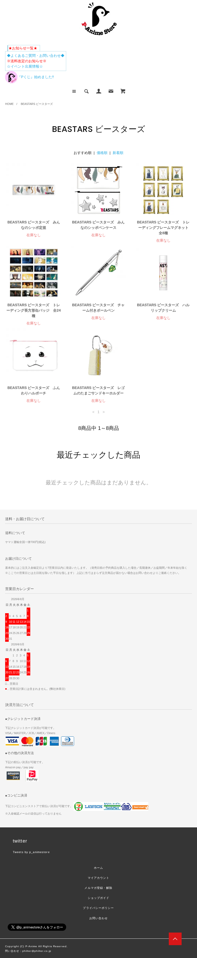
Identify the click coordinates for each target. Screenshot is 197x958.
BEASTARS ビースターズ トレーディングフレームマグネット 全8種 (164, 227)
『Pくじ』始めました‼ (35, 77)
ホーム (98, 867)
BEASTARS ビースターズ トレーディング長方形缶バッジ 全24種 (33, 310)
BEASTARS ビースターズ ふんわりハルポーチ (33, 390)
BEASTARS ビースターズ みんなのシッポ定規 (33, 225)
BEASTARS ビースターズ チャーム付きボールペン (98, 307)
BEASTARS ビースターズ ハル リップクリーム (164, 307)
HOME (9, 103)
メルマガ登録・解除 (98, 887)
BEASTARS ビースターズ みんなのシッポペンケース (98, 225)
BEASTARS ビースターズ (37, 103)
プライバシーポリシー (98, 907)
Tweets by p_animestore (31, 852)
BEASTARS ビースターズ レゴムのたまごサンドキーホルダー (98, 390)
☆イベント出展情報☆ (25, 66)
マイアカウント (99, 877)
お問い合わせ (98, 918)
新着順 (118, 153)
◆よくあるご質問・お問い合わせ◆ (35, 55)
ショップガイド (99, 897)
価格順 (102, 153)
